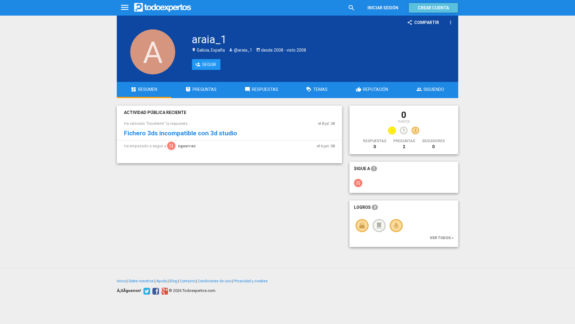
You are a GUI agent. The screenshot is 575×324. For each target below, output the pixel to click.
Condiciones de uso (214, 281)
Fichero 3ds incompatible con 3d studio (180, 133)
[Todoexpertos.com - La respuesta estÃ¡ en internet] (163, 7)
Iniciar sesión (382, 7)
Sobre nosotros (141, 281)
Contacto (187, 281)
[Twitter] (146, 290)
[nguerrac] (358, 182)
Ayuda (161, 281)
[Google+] (164, 290)
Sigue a (364, 168)
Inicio (121, 281)
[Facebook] (155, 290)
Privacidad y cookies (251, 281)
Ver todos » (442, 238)
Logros (365, 207)
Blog (173, 281)
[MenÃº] (125, 7)
